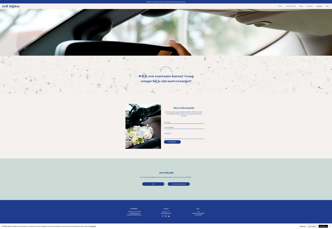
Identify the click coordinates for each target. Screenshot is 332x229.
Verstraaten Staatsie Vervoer (134, 214)
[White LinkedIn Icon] (169, 216)
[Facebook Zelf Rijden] (163, 216)
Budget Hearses (135, 213)
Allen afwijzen (312, 226)
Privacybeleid (92, 226)
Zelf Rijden (11, 6)
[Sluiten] (330, 226)
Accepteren (323, 226)
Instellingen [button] (303, 226)
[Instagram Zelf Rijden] (166, 216)
